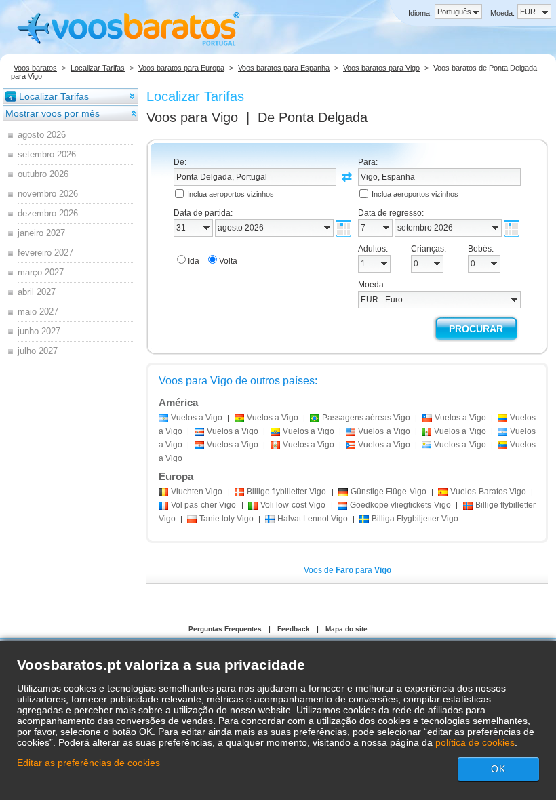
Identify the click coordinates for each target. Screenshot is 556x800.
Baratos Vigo (488, 491)
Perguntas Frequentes (225, 629)
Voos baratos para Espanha (284, 68)
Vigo (196, 491)
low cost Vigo (292, 505)
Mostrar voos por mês (52, 113)
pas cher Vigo (203, 505)
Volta (228, 261)
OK (498, 768)
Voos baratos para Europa (181, 68)
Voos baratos (35, 68)
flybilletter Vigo (287, 491)
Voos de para (347, 570)
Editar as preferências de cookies (88, 762)
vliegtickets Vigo (400, 505)
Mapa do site (346, 629)
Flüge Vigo (388, 491)
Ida (193, 261)
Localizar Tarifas (98, 68)
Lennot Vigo (312, 518)
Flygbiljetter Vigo (415, 518)
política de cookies (475, 742)
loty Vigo (226, 518)
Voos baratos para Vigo (381, 68)
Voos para (192, 117)
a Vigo (196, 417)
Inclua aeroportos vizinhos (230, 194)
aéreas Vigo (366, 417)
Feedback (293, 629)
